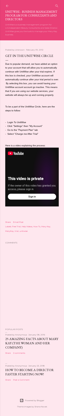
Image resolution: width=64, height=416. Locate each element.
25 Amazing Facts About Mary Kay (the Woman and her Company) (31, 343)
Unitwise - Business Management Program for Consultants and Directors (31, 15)
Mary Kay (45, 226)
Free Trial (16, 226)
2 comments (19, 353)
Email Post (18, 222)
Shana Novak (40, 406)
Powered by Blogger (34, 400)
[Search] (57, 5)
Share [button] (8, 222)
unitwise (24, 231)
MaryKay (9, 231)
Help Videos (27, 226)
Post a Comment (21, 380)
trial (17, 231)
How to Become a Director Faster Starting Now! (29, 372)
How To (36, 226)
